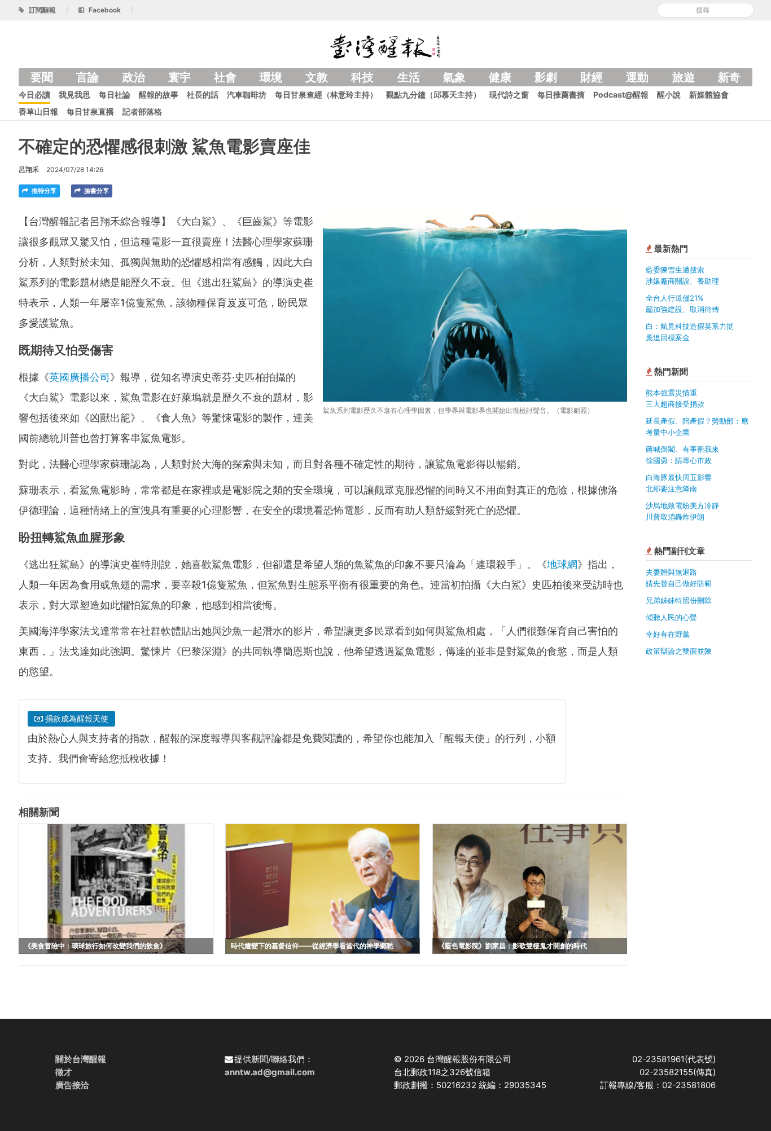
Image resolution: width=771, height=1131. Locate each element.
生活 (408, 77)
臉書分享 (95, 191)
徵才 (63, 1072)
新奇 (729, 77)
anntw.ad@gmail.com (270, 1072)
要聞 (41, 77)
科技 (362, 77)
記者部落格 (142, 111)
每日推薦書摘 (561, 94)
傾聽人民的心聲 (671, 617)
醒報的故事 (158, 94)
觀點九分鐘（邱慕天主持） (433, 94)
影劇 (546, 77)
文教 (316, 77)
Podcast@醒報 (621, 94)
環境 (271, 77)
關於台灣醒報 (80, 1059)
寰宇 (179, 77)
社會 (225, 77)
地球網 (562, 564)
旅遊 (683, 77)
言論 (87, 77)
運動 (637, 77)
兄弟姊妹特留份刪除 (679, 600)
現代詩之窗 (509, 94)
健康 (500, 77)
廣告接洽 (72, 1085)
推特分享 (43, 191)
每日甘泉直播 (90, 111)
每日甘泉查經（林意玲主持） (326, 94)
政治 (133, 77)
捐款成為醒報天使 (75, 718)
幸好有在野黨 (668, 634)
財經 (591, 77)
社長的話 (202, 94)
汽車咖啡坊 (246, 94)
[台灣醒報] (385, 45)
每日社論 (114, 94)
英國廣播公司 (79, 377)
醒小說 (669, 94)
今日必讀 (34, 94)
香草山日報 (38, 111)
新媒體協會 (709, 94)
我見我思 (74, 94)
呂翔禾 (29, 169)
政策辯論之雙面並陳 (679, 650)
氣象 (454, 77)
